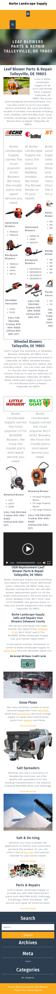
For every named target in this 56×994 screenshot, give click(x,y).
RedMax (42, 628)
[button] (28, 549)
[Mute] (44, 562)
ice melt (29, 852)
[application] (28, 549)
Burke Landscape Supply (28, 3)
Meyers (28, 720)
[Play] (7, 562)
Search (28, 935)
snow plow (10, 650)
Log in (28, 961)
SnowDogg (23, 713)
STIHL (15, 632)
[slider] (26, 562)
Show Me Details (28, 726)
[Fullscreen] (48, 562)
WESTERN (43, 710)
